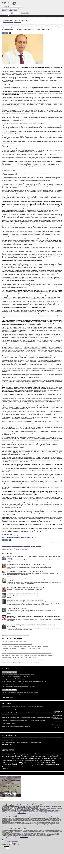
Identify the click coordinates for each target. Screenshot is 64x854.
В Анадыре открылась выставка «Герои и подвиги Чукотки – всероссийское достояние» (20, 692)
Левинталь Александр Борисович (21, 546)
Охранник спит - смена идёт (7, 740)
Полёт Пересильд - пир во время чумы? (12, 650)
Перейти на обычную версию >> (12, 22)
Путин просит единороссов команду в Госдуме (15, 641)
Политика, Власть (6, 546)
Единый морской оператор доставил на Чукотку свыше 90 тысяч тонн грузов (18, 674)
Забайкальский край (22, 758)
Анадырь (22, 754)
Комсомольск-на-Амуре (49, 758)
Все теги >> (5, 768)
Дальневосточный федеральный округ (36, 756)
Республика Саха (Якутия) (45, 763)
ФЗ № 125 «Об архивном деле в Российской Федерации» (44, 810)
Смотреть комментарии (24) (23, 549)
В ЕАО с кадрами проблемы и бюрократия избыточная (25, 587)
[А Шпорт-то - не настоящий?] (4, 612)
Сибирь (19, 764)
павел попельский (57, 708)
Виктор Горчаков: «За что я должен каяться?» (23, 594)
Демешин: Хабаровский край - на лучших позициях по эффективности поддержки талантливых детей (23, 684)
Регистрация (5, 10)
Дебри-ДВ (5, 3)
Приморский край (18, 762)
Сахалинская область (9, 765)
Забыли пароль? (13, 10)
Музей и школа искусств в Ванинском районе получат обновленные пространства (19, 683)
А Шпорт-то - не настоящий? (16, 608)
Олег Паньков (58, 728)
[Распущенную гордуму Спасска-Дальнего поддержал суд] (4, 575)
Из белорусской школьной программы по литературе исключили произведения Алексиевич (26, 653)
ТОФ (22, 765)
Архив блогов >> (6, 729)
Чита (60, 765)
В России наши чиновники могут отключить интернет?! (17, 644)
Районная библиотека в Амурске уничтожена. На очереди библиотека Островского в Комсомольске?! (23, 706)
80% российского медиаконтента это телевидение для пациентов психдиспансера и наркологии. (21, 742)
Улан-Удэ (28, 765)
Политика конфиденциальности (18, 802)
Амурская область (12, 754)
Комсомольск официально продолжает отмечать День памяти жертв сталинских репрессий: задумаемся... (24, 720)
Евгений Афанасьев (57, 711)
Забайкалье (14, 758)
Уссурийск (33, 765)
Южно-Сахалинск (14, 767)
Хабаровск (40, 765)
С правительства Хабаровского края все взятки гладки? (26, 564)
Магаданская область (19, 760)
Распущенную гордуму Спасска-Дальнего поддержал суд (27, 571)
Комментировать (8, 549)
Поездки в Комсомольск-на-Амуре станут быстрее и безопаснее (15, 678)
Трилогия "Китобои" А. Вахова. (8, 739)
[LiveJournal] (10, 33)
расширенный (25, 12)
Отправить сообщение (26, 805)
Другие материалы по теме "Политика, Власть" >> (15, 635)
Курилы (4, 760)
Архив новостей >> (7, 697)
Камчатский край (33, 758)
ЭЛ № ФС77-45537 (27, 808)
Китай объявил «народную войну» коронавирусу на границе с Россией (21, 648)
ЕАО (39, 546)
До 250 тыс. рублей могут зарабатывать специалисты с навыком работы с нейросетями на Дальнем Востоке (24, 681)
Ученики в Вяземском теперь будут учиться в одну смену (14, 679)
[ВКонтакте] (3, 33)
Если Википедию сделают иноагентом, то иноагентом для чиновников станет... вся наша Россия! (28, 655)
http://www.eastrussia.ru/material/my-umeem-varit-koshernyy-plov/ (19, 537)
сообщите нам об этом (24, 837)
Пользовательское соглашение (7, 802)
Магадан (9, 760)
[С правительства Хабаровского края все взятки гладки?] (4, 567)
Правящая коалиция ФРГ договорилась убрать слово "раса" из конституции (22, 659)
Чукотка (5, 767)
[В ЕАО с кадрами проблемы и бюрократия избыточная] (4, 591)
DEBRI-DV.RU (15, 841)
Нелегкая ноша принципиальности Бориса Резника (25, 600)
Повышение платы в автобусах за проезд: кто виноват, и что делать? (16, 726)
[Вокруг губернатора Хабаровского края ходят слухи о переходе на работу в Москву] (4, 560)
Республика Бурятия (30, 762)
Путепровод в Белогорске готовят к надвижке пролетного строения (16, 676)
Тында (25, 765)
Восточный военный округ (11, 756)
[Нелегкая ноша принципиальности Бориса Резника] (4, 603)
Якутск (24, 767)
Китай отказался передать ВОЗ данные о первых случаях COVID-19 (20, 662)
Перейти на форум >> (8, 744)
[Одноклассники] (5, 33)
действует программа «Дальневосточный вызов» (22, 154)
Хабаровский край (51, 765)
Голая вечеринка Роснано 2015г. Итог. (10, 709)
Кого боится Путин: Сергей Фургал (9, 723)
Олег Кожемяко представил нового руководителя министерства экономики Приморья (20, 694)
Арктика (28, 754)
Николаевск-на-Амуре (36, 760)
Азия (3, 754)
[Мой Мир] (7, 33)
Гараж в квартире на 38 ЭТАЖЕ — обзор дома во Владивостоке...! (20, 657)
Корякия (59, 758)
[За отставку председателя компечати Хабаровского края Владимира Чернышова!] (4, 628)
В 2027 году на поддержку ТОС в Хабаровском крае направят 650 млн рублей (18, 686)
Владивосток (57, 754)
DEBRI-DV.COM (10, 841)
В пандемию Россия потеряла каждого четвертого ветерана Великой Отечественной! (25, 646)
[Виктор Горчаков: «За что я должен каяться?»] (4, 597)
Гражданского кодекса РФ (21, 813)
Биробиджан (34, 546)
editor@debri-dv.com (37, 805)
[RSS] (1, 798)
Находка (28, 760)
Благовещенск (47, 754)
